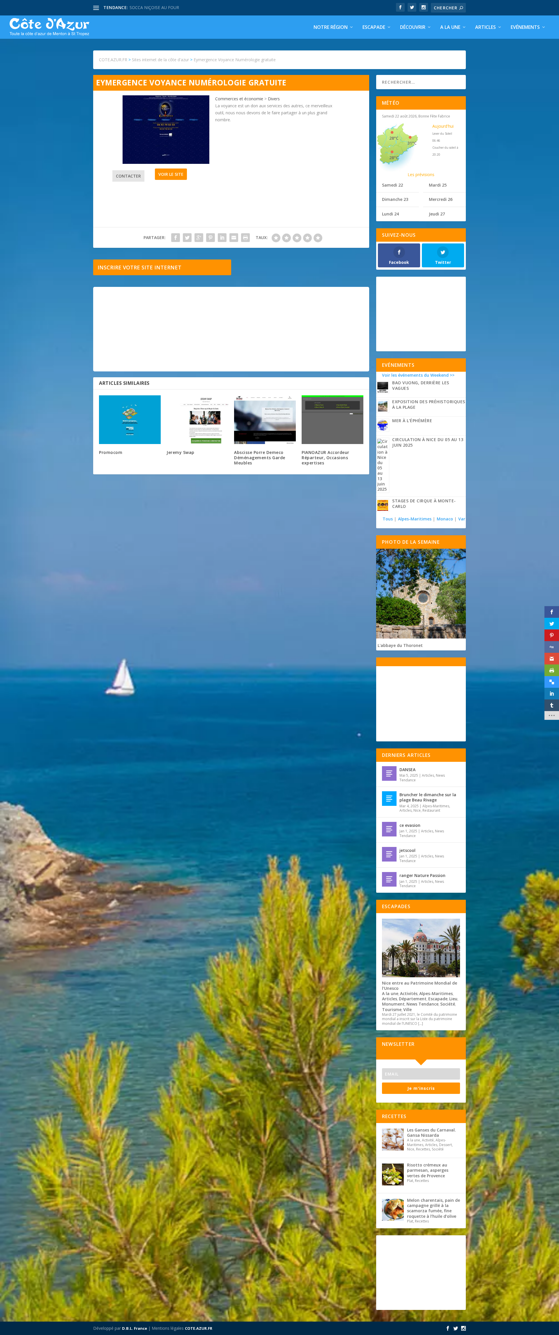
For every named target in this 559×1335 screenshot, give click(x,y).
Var (461, 519)
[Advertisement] (231, 329)
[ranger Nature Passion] (389, 879)
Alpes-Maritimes (414, 519)
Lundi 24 (390, 214)
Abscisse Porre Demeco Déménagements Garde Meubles (259, 458)
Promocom (110, 452)
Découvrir (412, 27)
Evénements (525, 27)
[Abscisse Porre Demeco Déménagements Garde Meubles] (265, 419)
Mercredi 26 (440, 199)
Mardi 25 (438, 185)
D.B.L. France (134, 1328)
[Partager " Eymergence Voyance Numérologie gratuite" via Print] (245, 237)
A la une (450, 27)
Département (413, 998)
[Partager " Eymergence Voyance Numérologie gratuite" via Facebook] (175, 237)
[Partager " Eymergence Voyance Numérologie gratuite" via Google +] (199, 237)
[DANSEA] (389, 773)
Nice (417, 810)
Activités (409, 993)
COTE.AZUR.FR (198, 1328)
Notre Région (331, 27)
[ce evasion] (389, 829)
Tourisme (391, 1009)
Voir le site (170, 174)
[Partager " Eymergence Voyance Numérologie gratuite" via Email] (234, 237)
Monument (393, 1004)
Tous (388, 519)
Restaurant (431, 810)
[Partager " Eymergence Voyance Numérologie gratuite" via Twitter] (187, 237)
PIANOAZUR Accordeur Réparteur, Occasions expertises (325, 458)
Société (447, 1004)
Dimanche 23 (395, 199)
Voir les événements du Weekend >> (418, 375)
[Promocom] (130, 419)
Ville (407, 1009)
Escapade (373, 27)
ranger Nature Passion (422, 875)
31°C (412, 143)
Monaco (445, 519)
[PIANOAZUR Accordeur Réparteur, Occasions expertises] (332, 419)
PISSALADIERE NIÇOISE (152, 7)
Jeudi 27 (437, 214)
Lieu (453, 998)
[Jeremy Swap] (197, 419)
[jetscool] (389, 854)
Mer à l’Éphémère (412, 420)
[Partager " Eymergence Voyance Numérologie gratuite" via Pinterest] (210, 237)
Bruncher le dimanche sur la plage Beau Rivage (427, 797)
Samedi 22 (392, 185)
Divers (274, 98)
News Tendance (422, 1004)
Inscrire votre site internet (139, 267)
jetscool (407, 850)
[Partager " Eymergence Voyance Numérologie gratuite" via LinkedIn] (222, 237)
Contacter (128, 176)
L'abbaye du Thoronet (400, 645)
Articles (485, 27)
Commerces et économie (239, 98)
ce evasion (409, 825)
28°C (394, 138)
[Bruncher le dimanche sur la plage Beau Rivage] (389, 798)
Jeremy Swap (180, 452)
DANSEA (407, 769)
